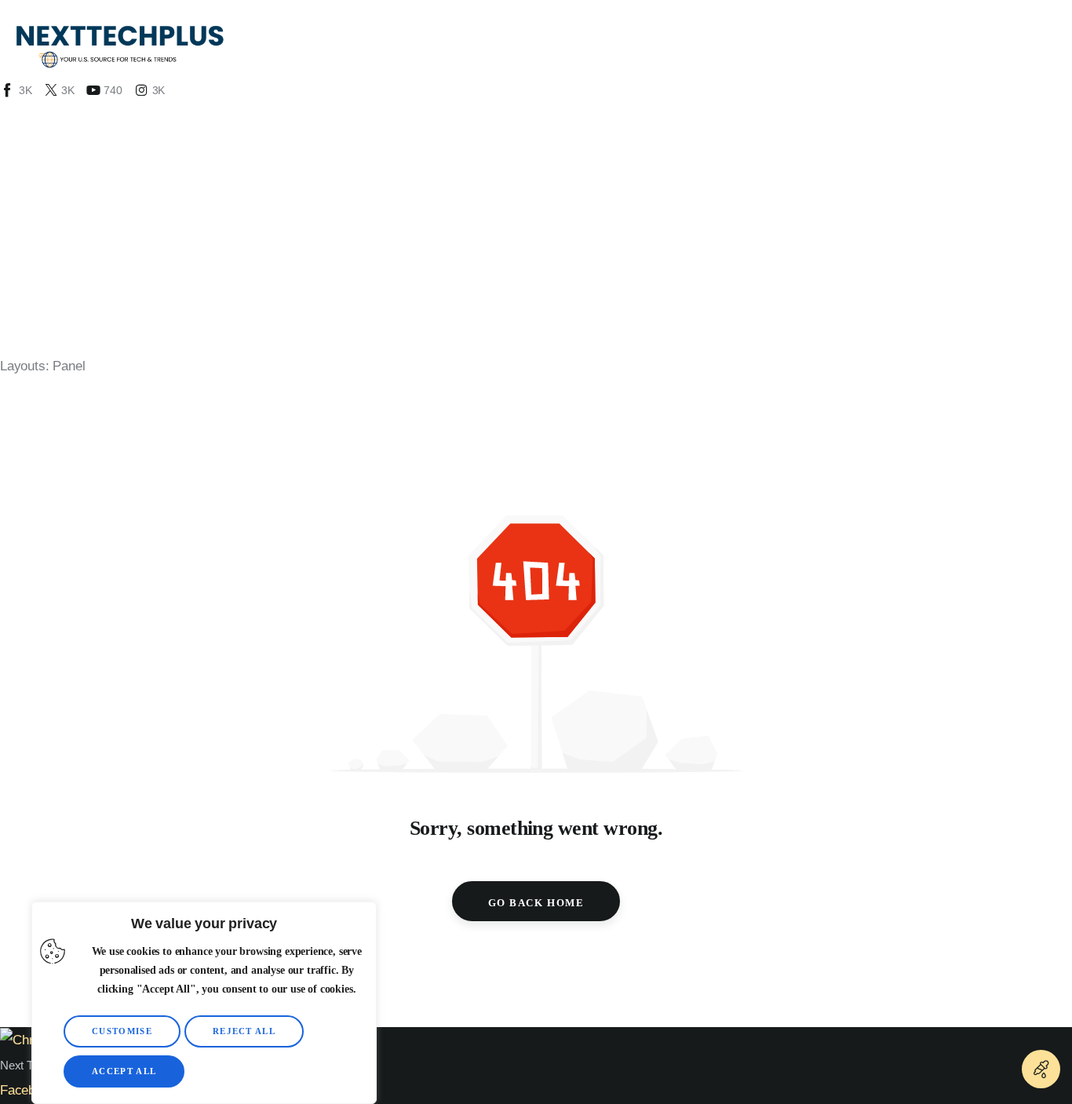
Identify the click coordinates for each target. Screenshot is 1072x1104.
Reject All (244, 1031)
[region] (204, 1003)
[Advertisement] (536, 218)
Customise (122, 1031)
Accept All (124, 1071)
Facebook (28, 1090)
